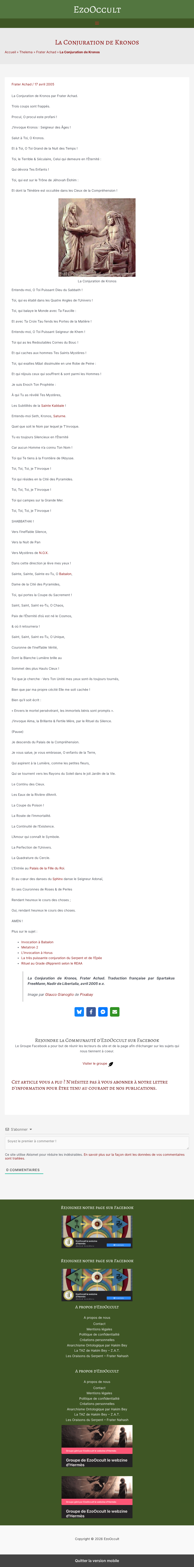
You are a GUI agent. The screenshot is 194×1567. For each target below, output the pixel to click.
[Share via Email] (114, 1012)
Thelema (26, 52)
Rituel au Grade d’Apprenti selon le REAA (51, 963)
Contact (99, 1324)
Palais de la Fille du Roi (47, 868)
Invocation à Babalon (37, 942)
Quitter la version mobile (97, 1560)
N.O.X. (43, 553)
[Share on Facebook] (91, 1012)
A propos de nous (97, 1317)
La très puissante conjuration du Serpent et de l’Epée (61, 958)
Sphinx (58, 879)
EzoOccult (97, 9)
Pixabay (86, 994)
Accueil (10, 52)
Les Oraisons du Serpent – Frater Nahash (97, 1356)
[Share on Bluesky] (79, 1012)
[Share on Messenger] (103, 1012)
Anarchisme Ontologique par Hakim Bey (97, 1345)
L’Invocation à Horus (37, 953)
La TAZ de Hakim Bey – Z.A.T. (97, 1350)
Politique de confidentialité (99, 1334)
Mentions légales (99, 1329)
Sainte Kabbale (52, 405)
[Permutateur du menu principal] (97, 23)
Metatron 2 (29, 947)
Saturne (59, 416)
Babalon (65, 574)
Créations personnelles (97, 1340)
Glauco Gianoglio (59, 994)
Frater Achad (46, 52)
